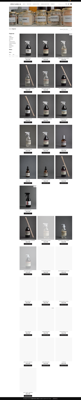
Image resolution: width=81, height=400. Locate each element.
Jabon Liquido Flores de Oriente (63, 240)
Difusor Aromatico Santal (63, 301)
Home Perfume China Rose (46, 88)
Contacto (53, 4)
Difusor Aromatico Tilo (64, 331)
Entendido (55, 398)
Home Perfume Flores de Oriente (63, 58)
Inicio (24, 4)
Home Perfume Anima (45, 149)
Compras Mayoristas (45, 4)
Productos (29, 4)
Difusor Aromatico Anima (63, 179)
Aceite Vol (28, 179)
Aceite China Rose (28, 331)
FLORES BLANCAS (12, 41)
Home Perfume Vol (28, 58)
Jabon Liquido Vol (28, 301)
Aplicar (17, 56)
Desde (10, 54)
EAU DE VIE (11, 39)
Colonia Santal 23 (64, 149)
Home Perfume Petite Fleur (45, 240)
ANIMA (10, 36)
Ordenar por (61, 29)
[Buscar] (66, 4)
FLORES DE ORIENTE (12, 43)
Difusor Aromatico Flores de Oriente (28, 88)
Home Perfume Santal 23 (46, 58)
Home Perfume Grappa (46, 331)
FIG (9, 40)
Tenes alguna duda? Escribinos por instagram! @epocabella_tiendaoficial (40, 0)
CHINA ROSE (11, 37)
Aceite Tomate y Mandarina (28, 392)
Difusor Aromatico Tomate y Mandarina (28, 240)
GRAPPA (10, 44)
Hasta (13, 54)
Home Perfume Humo (28, 210)
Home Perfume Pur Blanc (28, 149)
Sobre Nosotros (36, 4)
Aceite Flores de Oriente (46, 179)
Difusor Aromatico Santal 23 (64, 88)
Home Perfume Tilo (46, 301)
